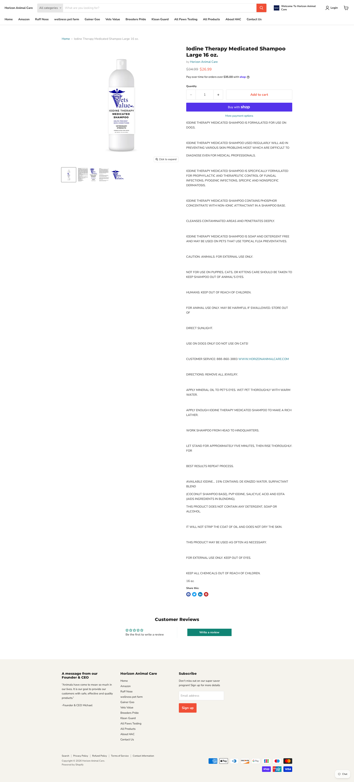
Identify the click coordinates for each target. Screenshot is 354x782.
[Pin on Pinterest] (206, 594)
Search (65, 756)
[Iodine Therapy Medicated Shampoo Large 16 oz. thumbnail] (68, 174)
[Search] (261, 8)
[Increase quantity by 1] (218, 95)
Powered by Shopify (73, 764)
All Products (211, 19)
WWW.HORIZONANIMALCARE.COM (263, 359)
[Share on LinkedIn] (200, 594)
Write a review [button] (209, 632)
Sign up (188, 708)
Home (9, 19)
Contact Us (254, 19)
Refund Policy (99, 756)
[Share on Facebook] (188, 594)
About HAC (233, 19)
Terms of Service (120, 756)
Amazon (24, 19)
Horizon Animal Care (204, 62)
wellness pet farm (66, 19)
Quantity (191, 86)
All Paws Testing (185, 19)
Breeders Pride (136, 19)
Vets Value (112, 19)
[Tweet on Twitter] (194, 594)
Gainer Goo (92, 19)
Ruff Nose (42, 19)
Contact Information (143, 756)
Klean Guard (160, 19)
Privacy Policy (80, 756)
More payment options (239, 115)
